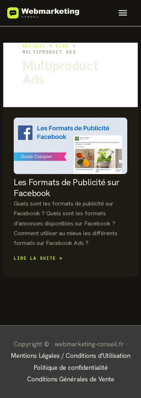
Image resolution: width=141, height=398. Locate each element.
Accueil (34, 46)
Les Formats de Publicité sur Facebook (67, 188)
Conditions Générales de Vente (70, 379)
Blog (62, 46)
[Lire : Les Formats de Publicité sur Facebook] (70, 146)
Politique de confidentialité (71, 367)
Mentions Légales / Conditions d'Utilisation (71, 355)
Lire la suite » (38, 258)
